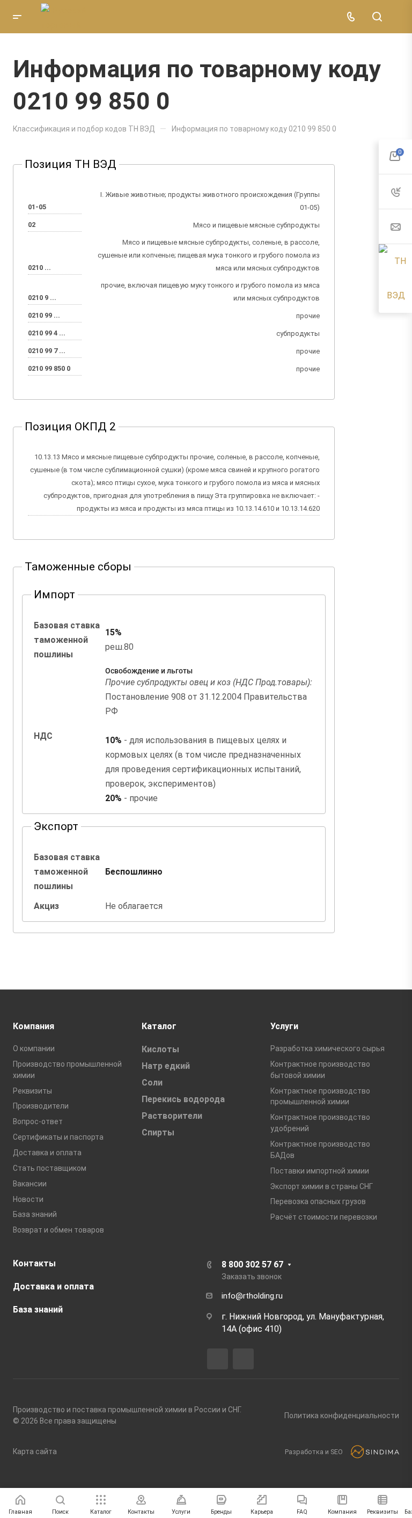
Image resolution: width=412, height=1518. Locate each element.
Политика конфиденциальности (341, 1415)
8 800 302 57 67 (252, 1264)
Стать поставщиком (49, 1168)
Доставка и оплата (47, 1152)
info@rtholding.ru (252, 1296)
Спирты (158, 1132)
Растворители (172, 1116)
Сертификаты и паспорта (58, 1137)
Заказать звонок (252, 1276)
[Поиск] (377, 17)
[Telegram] (217, 1358)
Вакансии (30, 1183)
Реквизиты (32, 1091)
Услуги (284, 1026)
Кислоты (160, 1049)
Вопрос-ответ (38, 1121)
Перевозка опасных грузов (318, 1201)
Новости (28, 1199)
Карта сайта (35, 1451)
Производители (41, 1106)
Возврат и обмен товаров (58, 1230)
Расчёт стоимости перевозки (323, 1217)
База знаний (35, 1214)
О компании (34, 1048)
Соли (152, 1082)
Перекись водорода (183, 1099)
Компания (33, 1026)
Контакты (34, 1263)
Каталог (159, 1026)
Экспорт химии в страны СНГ (321, 1186)
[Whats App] (243, 1358)
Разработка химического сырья (327, 1048)
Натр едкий (166, 1066)
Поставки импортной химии (319, 1171)
